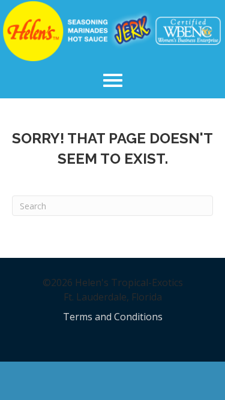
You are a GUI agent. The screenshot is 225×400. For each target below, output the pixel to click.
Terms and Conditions (113, 316)
